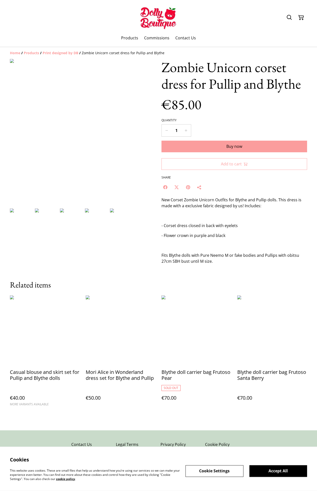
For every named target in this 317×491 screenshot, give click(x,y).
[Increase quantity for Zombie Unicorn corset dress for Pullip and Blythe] (186, 130)
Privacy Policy (173, 444)
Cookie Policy (217, 444)
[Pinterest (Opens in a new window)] (188, 187)
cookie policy (65, 479)
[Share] (199, 187)
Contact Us (81, 444)
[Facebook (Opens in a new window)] (165, 187)
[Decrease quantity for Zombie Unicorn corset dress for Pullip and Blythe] (166, 130)
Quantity (169, 120)
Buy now (234, 146)
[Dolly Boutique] (158, 17)
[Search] (289, 17)
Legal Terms (127, 444)
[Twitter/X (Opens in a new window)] (176, 187)
